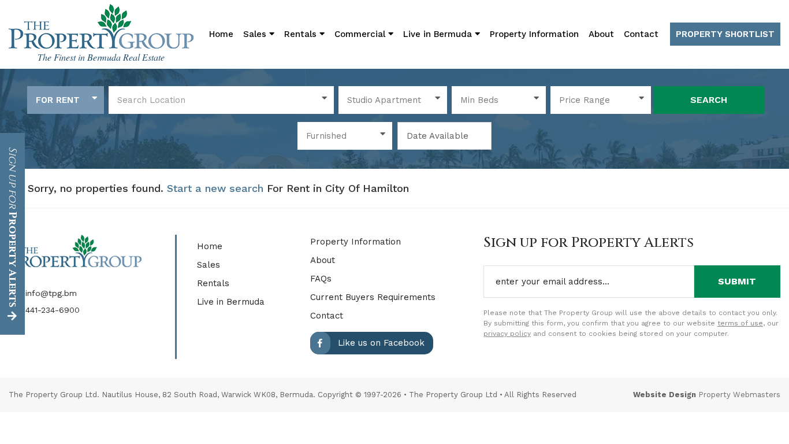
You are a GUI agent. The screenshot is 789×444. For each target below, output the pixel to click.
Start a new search (215, 188)
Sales (208, 265)
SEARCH (708, 99)
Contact (641, 34)
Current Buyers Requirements (373, 297)
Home (221, 34)
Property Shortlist (725, 34)
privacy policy (507, 334)
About (601, 34)
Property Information (534, 34)
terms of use (740, 323)
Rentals (213, 283)
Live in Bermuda (439, 34)
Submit (737, 281)
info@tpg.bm (50, 293)
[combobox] (65, 100)
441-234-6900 (51, 309)
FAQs (321, 278)
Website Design (664, 394)
